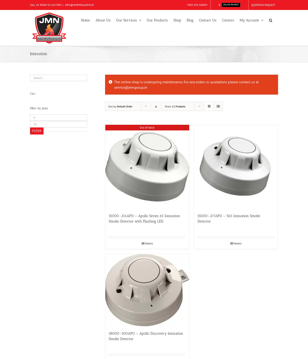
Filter (36, 131)
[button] (270, 20)
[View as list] (218, 106)
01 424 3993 (55, 5)
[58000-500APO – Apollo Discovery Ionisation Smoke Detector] (147, 290)
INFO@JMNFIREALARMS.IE (79, 5)
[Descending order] (156, 106)
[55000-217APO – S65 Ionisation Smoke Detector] (236, 167)
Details (149, 243)
